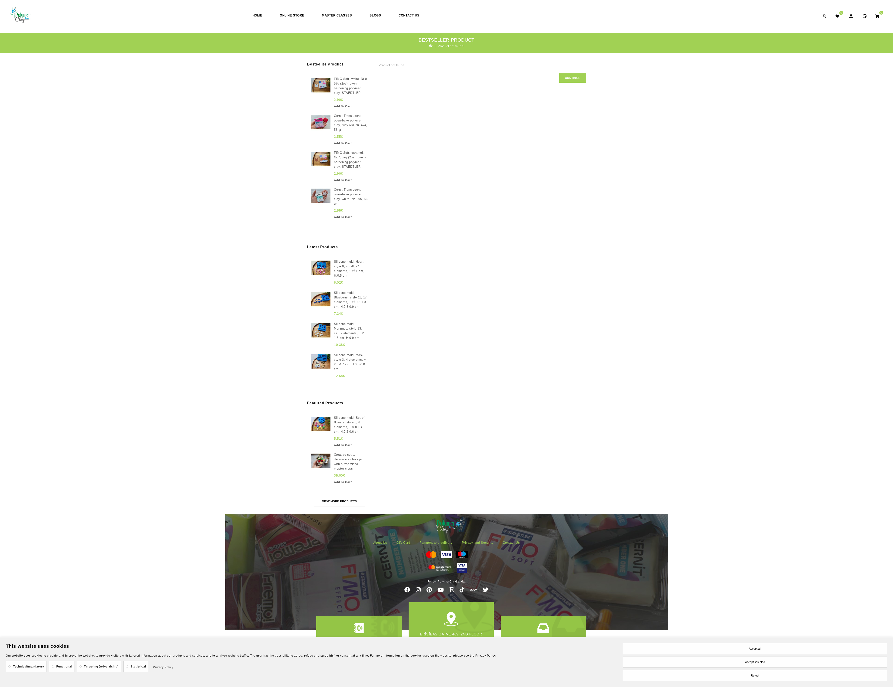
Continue (572, 78)
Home (257, 15)
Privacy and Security (478, 542)
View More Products (339, 501)
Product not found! (451, 46)
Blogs (375, 15)
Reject (755, 675)
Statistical (138, 666)
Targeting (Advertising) (101, 666)
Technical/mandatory (28, 666)
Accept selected (755, 662)
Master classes (337, 15)
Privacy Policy (163, 667)
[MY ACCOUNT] (864, 16)
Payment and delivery (436, 542)
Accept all (755, 648)
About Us (380, 542)
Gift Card (403, 542)
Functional (64, 666)
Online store (292, 15)
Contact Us (409, 15)
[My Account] (851, 16)
